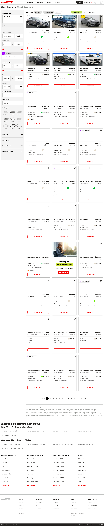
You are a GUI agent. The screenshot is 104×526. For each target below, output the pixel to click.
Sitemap (54, 510)
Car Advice (21, 508)
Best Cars (20, 510)
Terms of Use (73, 502)
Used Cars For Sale (91, 502)
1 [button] (47, 398)
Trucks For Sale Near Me (92, 505)
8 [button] (68, 398)
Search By (21, 502)
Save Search (76, 12)
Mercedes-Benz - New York (9, 431)
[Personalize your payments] (48, 32)
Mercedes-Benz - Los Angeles (35, 431)
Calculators (55, 502)
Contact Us (38, 505)
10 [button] (74, 398)
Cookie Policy (73, 517)
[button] (86, 399)
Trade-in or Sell (22, 505)
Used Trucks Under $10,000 (93, 510)
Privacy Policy (73, 505)
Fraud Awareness (74, 508)
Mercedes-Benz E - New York (86, 444)
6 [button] (62, 398)
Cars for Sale (30, 2)
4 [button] (56, 398)
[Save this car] (48, 17)
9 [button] (71, 398)
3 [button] (53, 398)
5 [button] (59, 398)
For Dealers (58, 2)
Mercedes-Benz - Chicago (60, 431)
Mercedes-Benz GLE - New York (36, 444)
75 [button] (81, 398)
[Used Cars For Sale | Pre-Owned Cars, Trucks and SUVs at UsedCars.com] (7, 2)
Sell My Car (40, 2)
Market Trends (56, 508)
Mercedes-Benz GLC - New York (11, 444)
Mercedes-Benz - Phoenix (9, 435)
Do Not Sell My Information (76, 510)
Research (49, 2)
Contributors (55, 505)
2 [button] (50, 398)
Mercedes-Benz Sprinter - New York (63, 444)
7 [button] (65, 398)
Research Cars (21, 513)
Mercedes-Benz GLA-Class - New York (12, 448)
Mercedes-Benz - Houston (85, 431)
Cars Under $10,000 (92, 508)
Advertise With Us (39, 508)
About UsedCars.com (40, 502)
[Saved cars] (95, 2)
